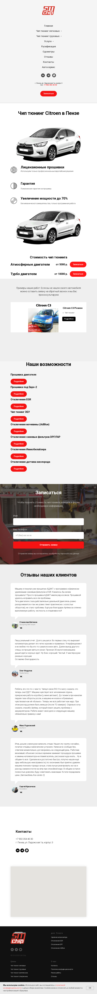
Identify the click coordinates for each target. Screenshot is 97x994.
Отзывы (48, 56)
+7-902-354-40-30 (50, 85)
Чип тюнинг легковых (48, 31)
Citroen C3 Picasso (72, 308)
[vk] (43, 75)
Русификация (48, 46)
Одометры (48, 51)
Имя (15, 674)
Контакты (48, 62)
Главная (48, 25)
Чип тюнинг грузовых (48, 36)
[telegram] (48, 75)
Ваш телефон (20, 688)
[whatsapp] (54, 75)
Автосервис (48, 67)
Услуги (48, 41)
